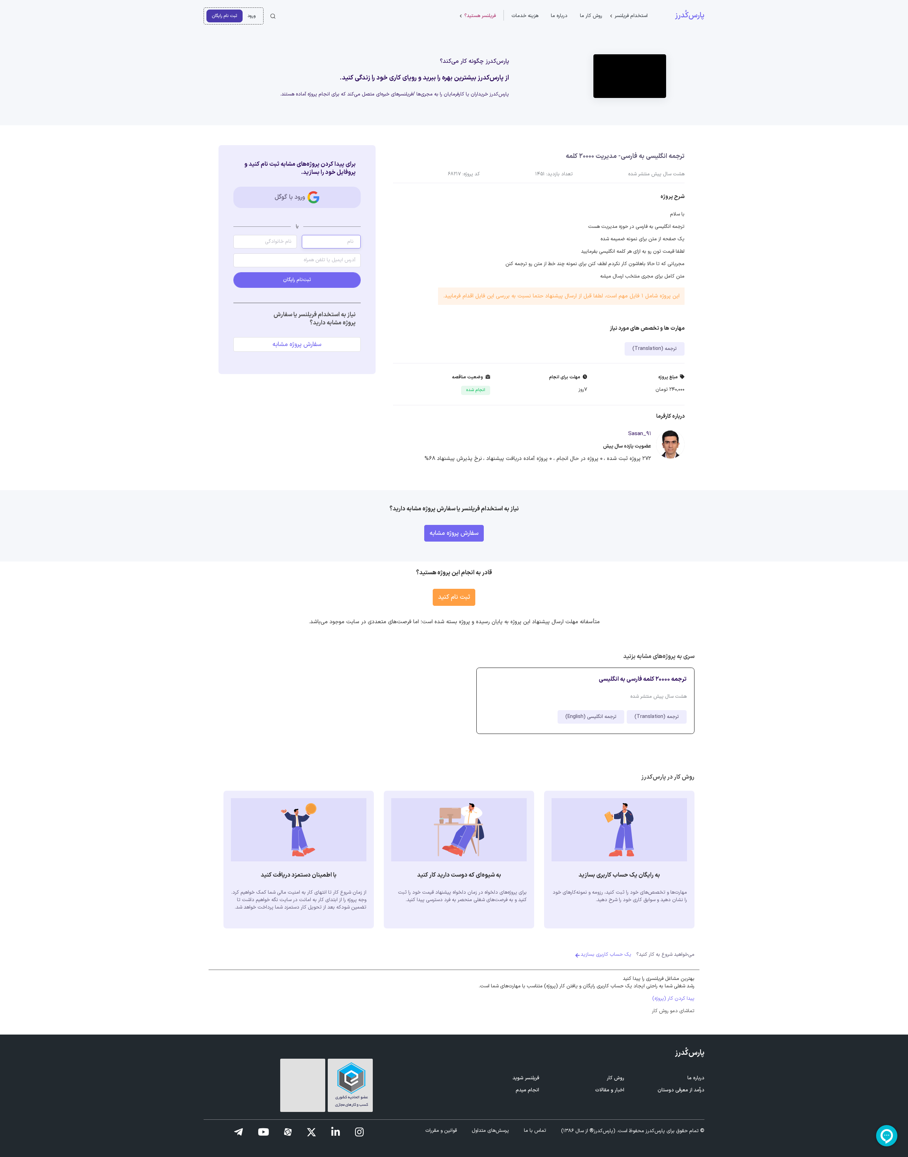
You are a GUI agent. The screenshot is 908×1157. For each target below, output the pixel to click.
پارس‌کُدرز (689, 15)
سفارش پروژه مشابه (296, 344)
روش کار (615, 1078)
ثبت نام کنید (454, 597)
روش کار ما (591, 16)
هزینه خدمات (524, 16)
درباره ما (559, 16)
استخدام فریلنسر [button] (631, 16)
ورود (252, 15)
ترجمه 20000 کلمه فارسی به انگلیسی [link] (643, 679)
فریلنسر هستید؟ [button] (480, 16)
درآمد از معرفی (681, 1090)
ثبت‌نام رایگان (297, 280)
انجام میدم (527, 1090)
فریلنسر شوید (526, 1078)
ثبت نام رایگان (224, 15)
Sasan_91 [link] (639, 434)
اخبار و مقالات (609, 1090)
